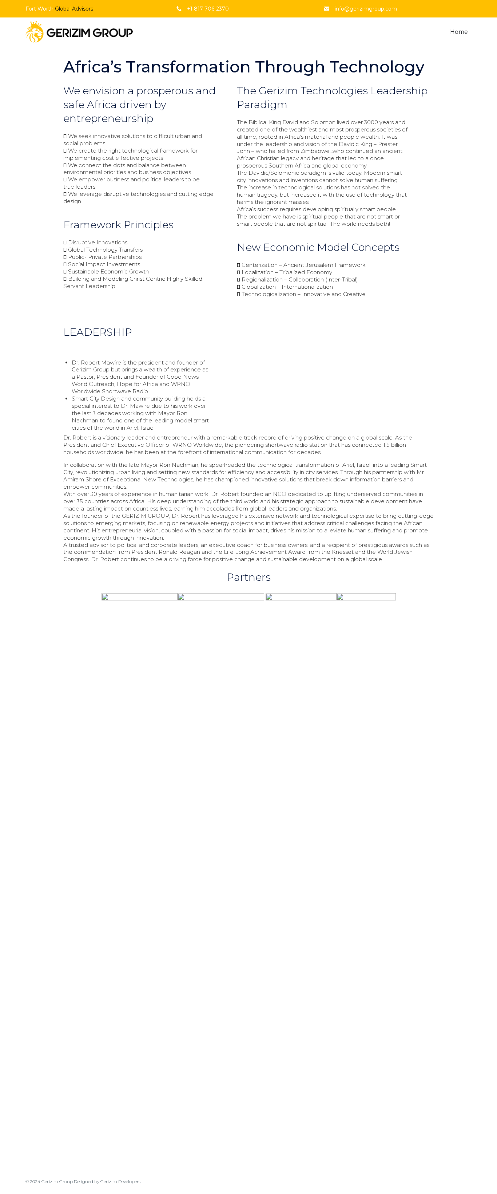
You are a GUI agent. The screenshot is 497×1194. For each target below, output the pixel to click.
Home (459, 31)
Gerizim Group (57, 1181)
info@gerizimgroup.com (366, 8)
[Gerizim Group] (79, 32)
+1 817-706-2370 (208, 8)
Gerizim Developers (120, 1181)
